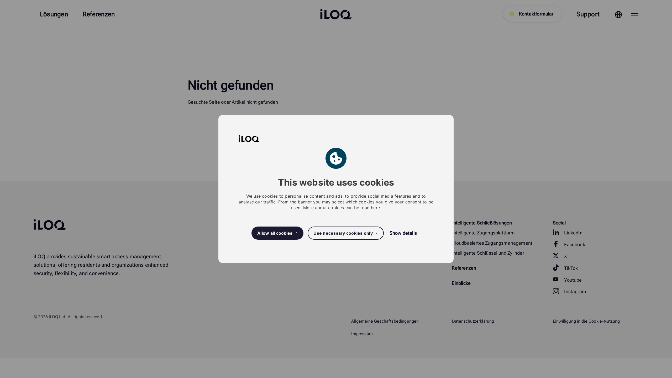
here (375, 207)
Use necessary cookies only (343, 233)
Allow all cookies (274, 233)
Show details (403, 233)
